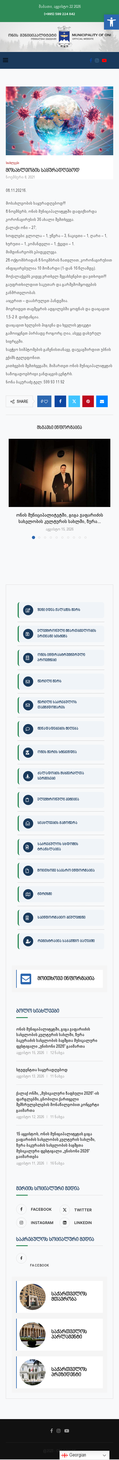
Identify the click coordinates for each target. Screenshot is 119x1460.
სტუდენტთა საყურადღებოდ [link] (42, 1069)
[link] (111, 22)
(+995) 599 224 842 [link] (59, 14)
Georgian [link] (77, 1455)
